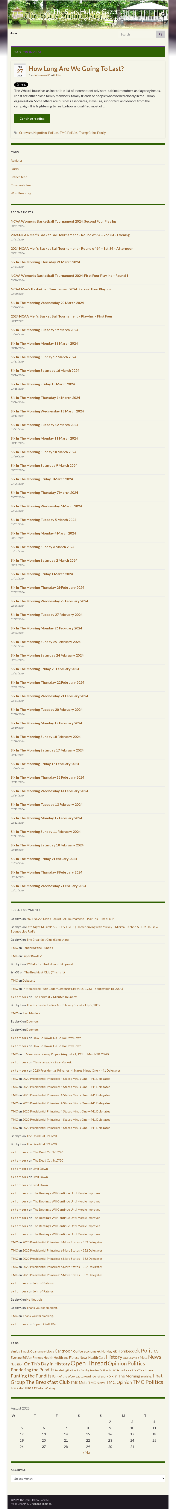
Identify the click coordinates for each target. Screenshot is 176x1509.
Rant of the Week (63, 1376)
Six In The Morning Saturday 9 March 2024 (44, 465)
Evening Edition (21, 1357)
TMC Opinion (119, 1382)
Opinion (117, 1363)
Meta (143, 1357)
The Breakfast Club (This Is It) (44, 972)
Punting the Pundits (31, 1376)
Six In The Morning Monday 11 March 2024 (44, 438)
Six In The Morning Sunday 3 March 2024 (42, 547)
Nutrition (17, 1364)
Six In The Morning (124, 1376)
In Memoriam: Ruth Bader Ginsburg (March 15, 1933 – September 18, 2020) (73, 988)
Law (125, 1357)
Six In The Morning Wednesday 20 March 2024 (47, 303)
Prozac (149, 1370)
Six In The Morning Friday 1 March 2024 (42, 574)
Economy (90, 1351)
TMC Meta (79, 1382)
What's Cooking (46, 1388)
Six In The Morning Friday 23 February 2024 (45, 669)
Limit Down (40, 1168)
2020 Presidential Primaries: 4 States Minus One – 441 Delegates (77, 1070)
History (114, 1357)
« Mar (86, 1452)
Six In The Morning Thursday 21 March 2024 (45, 262)
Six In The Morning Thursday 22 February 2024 (47, 682)
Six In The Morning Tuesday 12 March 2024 (44, 425)
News (154, 1357)
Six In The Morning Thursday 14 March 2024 (45, 397)
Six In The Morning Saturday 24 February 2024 (47, 655)
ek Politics (146, 1350)
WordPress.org (21, 193)
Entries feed (19, 177)
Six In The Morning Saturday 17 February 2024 (47, 750)
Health (48, 1357)
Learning (134, 1357)
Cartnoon (64, 1350)
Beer (43, 1351)
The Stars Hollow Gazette (88, 11)
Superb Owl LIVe (44, 1324)
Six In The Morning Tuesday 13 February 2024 (46, 804)
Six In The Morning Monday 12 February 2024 (46, 818)
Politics (57, 75)
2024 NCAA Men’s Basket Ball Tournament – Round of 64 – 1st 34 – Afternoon (72, 248)
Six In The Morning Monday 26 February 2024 (46, 628)
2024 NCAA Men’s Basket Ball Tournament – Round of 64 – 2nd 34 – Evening (70, 235)
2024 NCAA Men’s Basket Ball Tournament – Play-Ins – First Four (61, 316)
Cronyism (25, 133)
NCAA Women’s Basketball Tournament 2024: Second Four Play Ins (64, 221)
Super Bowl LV (32, 956)
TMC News (96, 1383)
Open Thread (89, 1363)
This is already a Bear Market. (52, 1062)
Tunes (28, 1388)
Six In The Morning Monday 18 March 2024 (44, 343)
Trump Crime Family (92, 133)
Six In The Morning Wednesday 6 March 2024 (46, 506)
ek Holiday (104, 1351)
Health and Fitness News (71, 1357)
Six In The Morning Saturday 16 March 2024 (45, 370)
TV (35, 1388)
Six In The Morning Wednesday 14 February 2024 (49, 791)
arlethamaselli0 (41, 75)
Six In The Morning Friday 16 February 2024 (45, 764)
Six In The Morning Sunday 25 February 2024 (45, 642)
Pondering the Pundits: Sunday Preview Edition (81, 1370)
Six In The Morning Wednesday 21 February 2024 (49, 696)
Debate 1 (29, 980)
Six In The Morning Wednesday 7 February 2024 (48, 886)
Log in (15, 168)
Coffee (78, 1351)
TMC (14, 948)
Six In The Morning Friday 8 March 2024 (42, 479)
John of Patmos (43, 1283)
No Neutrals (34, 1299)
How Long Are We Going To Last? (76, 68)
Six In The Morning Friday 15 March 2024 (43, 384)
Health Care (96, 1357)
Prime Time (138, 1370)
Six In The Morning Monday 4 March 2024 (43, 533)
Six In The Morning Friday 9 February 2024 (44, 859)
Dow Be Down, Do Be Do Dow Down (57, 1038)
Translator (17, 1388)
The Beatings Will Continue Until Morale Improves (66, 1193)
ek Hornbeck (123, 1351)
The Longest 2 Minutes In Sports (55, 997)
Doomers (32, 1021)
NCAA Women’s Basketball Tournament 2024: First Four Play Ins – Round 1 (69, 275)
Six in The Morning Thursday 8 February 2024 (46, 872)
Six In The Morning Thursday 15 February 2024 (47, 777)
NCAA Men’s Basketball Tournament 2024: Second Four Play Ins (61, 289)
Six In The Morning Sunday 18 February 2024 (45, 736)
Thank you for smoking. (42, 1307)
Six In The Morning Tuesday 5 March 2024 (43, 519)
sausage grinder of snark (92, 1376)
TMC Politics (68, 133)
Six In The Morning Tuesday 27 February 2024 (46, 614)
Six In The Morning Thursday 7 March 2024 (44, 492)
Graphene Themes (40, 1503)
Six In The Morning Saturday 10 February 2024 (47, 845)
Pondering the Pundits (38, 948)
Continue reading (32, 118)
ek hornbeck (19, 997)
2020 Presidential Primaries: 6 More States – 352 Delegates (63, 1242)
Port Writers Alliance (119, 1370)
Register (16, 160)
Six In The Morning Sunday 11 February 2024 (45, 831)
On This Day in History (47, 1363)
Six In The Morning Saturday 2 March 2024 (44, 560)
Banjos (15, 1351)
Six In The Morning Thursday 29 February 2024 (47, 587)
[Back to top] (166, 1499)
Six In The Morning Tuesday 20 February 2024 (46, 709)
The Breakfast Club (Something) (48, 939)
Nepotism (40, 133)
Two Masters (31, 1013)
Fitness (38, 1357)
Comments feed (21, 185)
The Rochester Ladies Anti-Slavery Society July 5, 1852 (63, 1005)
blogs (50, 1351)
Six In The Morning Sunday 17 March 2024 (43, 357)
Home (14, 33)
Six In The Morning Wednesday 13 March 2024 (47, 411)
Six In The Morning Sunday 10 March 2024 (43, 452)
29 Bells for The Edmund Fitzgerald (49, 964)
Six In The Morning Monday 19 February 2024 (46, 723)
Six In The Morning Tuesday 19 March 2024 (44, 330)
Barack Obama (30, 1351)
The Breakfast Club (48, 1382)
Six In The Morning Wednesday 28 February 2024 (49, 601)
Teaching (146, 1376)
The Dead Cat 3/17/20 (41, 1136)
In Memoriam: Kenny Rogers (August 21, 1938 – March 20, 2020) (66, 1054)
